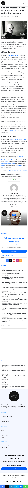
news (9, 158)
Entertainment (19, 165)
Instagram (13, 170)
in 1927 (10, 176)
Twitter (8, 170)
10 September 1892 (14, 55)
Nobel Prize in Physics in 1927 (18, 139)
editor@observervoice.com (9, 423)
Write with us (4, 447)
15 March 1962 (13, 130)
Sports (12, 158)
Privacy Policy (4, 435)
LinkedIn (25, 170)
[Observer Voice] (3, 3)
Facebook (19, 170)
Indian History (11, 163)
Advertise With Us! (5, 445)
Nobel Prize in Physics (17, 176)
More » (16, 204)
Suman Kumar (6, 16)
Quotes (12, 159)
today (2, 165)
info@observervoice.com (9, 418)
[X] (14, 207)
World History (4, 163)
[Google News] (14, 180)
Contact (3, 433)
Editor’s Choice (17, 158)
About (2, 430)
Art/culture (3, 159)
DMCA (2, 437)
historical (6, 161)
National (21, 156)
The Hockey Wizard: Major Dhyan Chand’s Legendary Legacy (14, 219)
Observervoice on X (6, 325)
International (4, 158)
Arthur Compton (5, 176)
